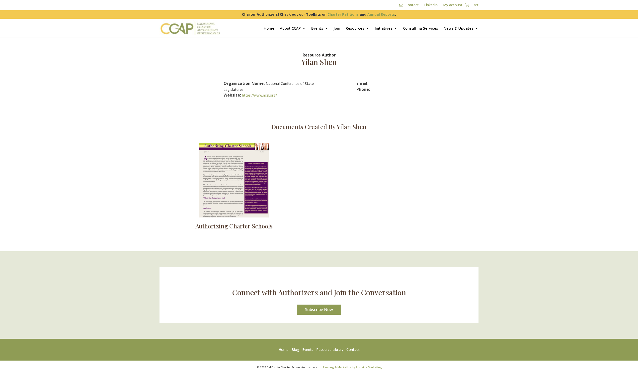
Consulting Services (420, 28)
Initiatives (384, 28)
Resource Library (329, 349)
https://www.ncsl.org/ (259, 95)
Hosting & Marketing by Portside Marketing (352, 367)
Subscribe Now (319, 309)
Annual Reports (381, 14)
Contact (412, 5)
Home (269, 28)
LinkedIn (431, 5)
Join (337, 28)
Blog (295, 349)
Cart (475, 5)
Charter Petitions (343, 14)
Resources (355, 28)
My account (452, 5)
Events (317, 28)
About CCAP (290, 28)
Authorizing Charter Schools (234, 226)
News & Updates (459, 28)
